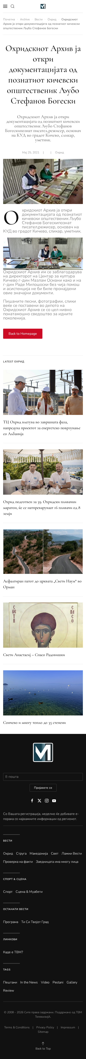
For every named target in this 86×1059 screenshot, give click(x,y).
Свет (54, 853)
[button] (5, 6)
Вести (7, 840)
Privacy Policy (45, 1027)
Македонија (39, 853)
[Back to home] (43, 6)
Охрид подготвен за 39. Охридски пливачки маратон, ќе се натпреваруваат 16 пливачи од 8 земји (41, 507)
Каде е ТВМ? (13, 952)
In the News (29, 982)
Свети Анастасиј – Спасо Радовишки (34, 654)
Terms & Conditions (17, 1027)
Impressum (68, 1027)
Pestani (58, 982)
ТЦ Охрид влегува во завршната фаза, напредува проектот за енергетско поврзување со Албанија (41, 428)
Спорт (8, 891)
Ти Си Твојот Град (35, 922)
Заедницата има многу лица (57, 861)
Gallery (72, 982)
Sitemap (43, 1032)
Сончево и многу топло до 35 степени (34, 722)
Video (45, 982)
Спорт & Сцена (15, 879)
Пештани (10, 982)
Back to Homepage (23, 333)
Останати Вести (15, 909)
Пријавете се (43, 788)
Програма (10, 922)
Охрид (59, 152)
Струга (21, 853)
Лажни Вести (72, 853)
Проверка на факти (18, 861)
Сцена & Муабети (29, 891)
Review (8, 990)
